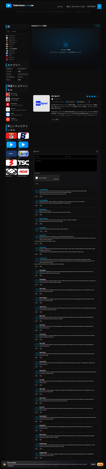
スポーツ (9, 74)
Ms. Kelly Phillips (43, 200)
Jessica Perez (43, 258)
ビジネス (20, 77)
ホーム (60, 6)
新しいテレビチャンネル (76, 6)
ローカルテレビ (22, 68)
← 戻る (97, 25)
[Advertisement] (53, 19)
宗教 (19, 79)
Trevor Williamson (43, 189)
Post (37, 183)
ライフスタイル (10, 77)
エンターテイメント (23, 74)
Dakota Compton (43, 218)
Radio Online (91, 6)
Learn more (10, 465)
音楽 (19, 71)
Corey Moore (42, 227)
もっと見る (55, 119)
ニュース (9, 71)
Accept (100, 464)
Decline (93, 464)
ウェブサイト (71, 101)
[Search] (8, 31)
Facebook (81, 101)
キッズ (8, 79)
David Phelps (42, 247)
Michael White (42, 209)
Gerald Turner (42, 235)
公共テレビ (9, 68)
